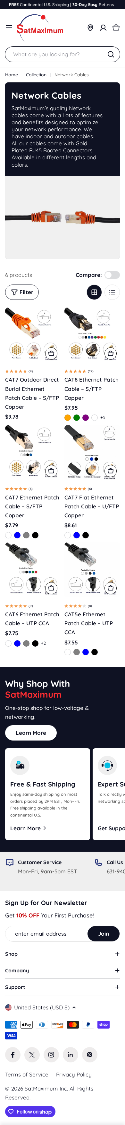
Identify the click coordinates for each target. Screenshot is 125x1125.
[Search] (111, 54)
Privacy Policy (74, 1074)
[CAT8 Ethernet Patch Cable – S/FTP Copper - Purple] (85, 417)
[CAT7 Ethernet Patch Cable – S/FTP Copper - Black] (35, 535)
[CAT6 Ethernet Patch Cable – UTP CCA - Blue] (17, 643)
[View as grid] (94, 292)
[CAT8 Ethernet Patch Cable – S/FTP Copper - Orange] (67, 417)
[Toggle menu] (9, 28)
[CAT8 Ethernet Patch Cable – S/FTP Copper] (92, 335)
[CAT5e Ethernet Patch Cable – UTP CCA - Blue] (85, 652)
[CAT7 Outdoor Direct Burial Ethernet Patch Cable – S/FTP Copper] (33, 335)
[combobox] (62, 54)
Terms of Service (26, 1074)
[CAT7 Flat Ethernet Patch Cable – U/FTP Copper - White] (67, 535)
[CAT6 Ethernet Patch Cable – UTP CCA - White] (8, 643)
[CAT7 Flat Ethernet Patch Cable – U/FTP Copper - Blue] (76, 535)
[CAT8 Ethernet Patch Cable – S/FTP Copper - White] (94, 417)
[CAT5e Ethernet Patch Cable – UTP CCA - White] (67, 652)
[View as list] (112, 292)
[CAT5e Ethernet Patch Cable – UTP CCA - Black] (94, 652)
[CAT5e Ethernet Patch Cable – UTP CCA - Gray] (76, 652)
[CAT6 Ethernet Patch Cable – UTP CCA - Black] (35, 643)
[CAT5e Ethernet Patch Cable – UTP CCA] (92, 569)
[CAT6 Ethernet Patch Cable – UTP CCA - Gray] (26, 643)
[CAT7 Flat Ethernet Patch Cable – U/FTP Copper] (92, 452)
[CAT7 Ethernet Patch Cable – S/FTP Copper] (33, 452)
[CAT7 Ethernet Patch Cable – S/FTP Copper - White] (8, 535)
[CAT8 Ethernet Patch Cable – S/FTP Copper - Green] (76, 417)
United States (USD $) (42, 1007)
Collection (36, 75)
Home (11, 75)
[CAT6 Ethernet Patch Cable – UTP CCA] (33, 569)
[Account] (103, 28)
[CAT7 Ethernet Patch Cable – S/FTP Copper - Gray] (26, 535)
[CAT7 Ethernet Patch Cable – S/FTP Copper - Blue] (17, 535)
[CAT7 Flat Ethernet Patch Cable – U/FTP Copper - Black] (85, 535)
